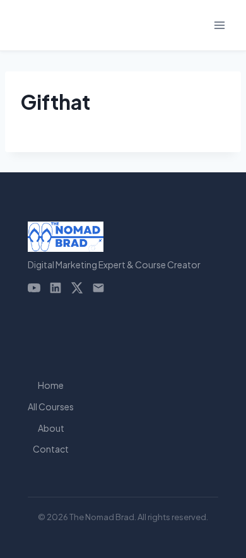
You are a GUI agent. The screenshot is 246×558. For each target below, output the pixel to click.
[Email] (98, 288)
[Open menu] (219, 25)
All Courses (51, 406)
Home (51, 385)
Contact (51, 448)
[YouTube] (34, 288)
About (51, 428)
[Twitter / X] (77, 288)
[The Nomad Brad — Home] (114, 237)
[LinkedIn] (55, 288)
